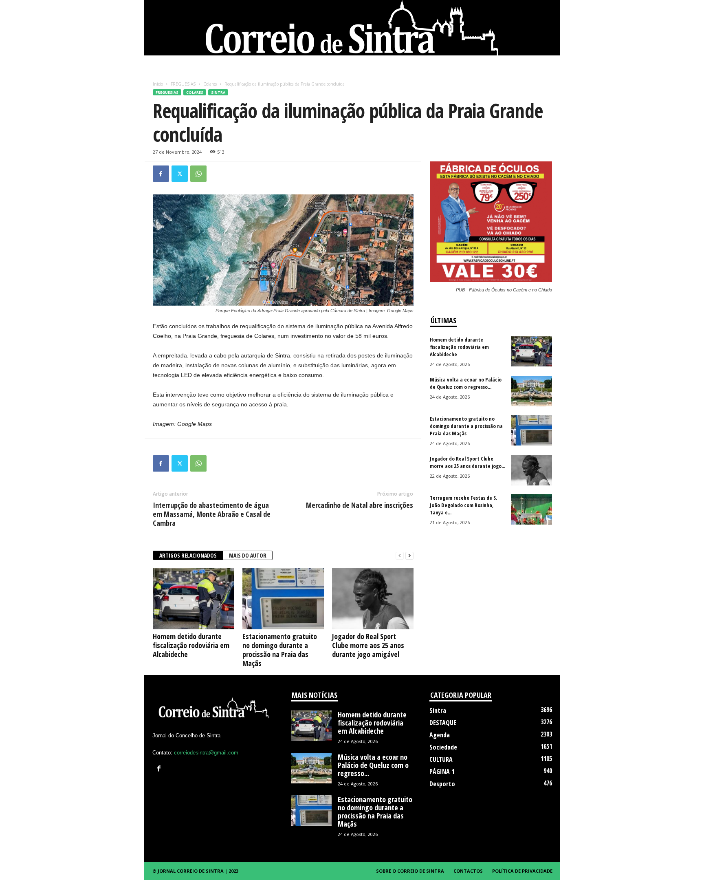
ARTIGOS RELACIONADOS (188, 555)
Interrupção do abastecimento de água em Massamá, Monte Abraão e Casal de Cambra (212, 514)
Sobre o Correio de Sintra (410, 871)
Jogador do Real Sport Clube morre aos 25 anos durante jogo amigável (368, 645)
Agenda (439, 734)
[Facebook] (161, 173)
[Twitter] (180, 173)
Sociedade (443, 747)
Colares (210, 84)
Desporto (442, 783)
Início (158, 84)
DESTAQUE (442, 722)
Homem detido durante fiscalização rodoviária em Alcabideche (191, 645)
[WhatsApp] (198, 173)
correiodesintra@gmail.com (206, 753)
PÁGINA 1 (441, 771)
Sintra (218, 92)
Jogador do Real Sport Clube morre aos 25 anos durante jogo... (467, 462)
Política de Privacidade (522, 871)
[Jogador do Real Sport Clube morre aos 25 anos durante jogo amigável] (373, 598)
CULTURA (441, 759)
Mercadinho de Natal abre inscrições (359, 505)
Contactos (468, 871)
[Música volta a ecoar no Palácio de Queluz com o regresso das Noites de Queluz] (531, 391)
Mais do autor (247, 555)
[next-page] (409, 555)
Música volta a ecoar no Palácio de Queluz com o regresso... (466, 383)
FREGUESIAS (183, 84)
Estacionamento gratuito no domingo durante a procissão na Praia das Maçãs (279, 649)
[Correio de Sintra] (352, 27)
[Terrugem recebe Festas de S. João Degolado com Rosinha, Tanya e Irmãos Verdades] (531, 509)
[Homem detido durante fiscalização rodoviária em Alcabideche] (193, 598)
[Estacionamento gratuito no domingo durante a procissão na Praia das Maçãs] (283, 598)
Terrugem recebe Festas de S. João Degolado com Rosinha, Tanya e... (463, 505)
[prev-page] (400, 555)
